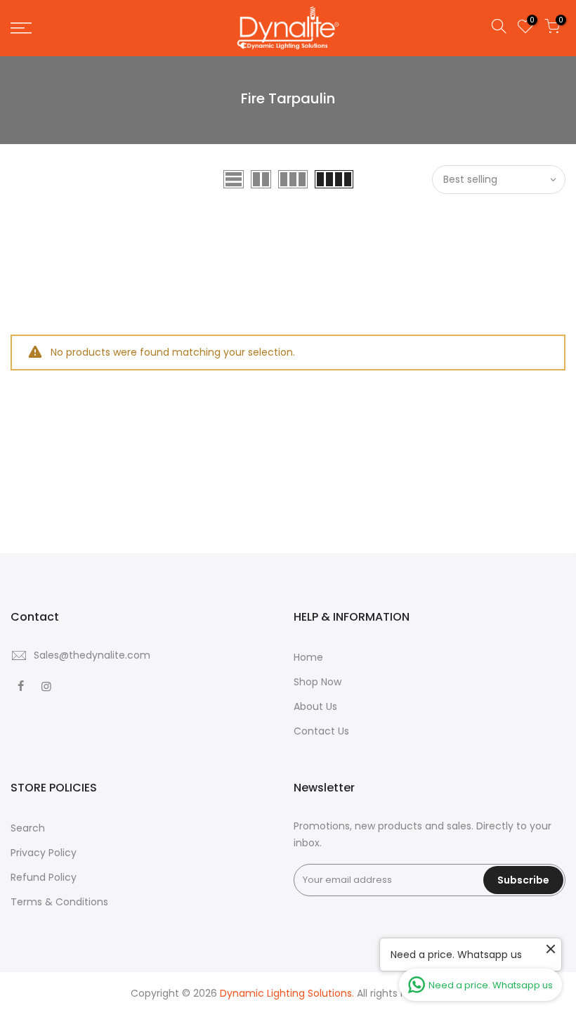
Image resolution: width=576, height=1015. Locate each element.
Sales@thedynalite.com (92, 655)
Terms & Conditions (59, 902)
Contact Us (321, 731)
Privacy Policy (44, 853)
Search (28, 828)
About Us (315, 706)
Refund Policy (44, 877)
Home (308, 657)
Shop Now (317, 682)
